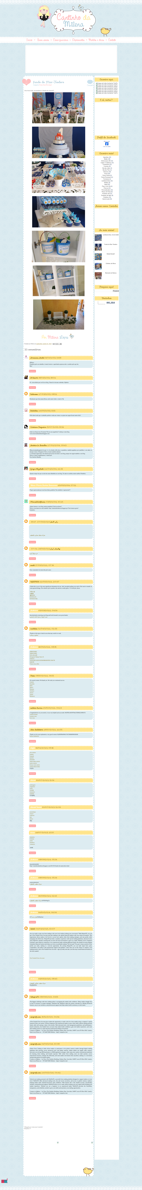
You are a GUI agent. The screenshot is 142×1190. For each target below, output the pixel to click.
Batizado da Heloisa (110, 273)
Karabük (32, 684)
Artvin (31, 692)
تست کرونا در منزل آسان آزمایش (38, 617)
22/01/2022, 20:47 (49, 581)
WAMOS (34, 581)
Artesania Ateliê (37, 358)
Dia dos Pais (106, 170)
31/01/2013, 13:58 (53, 358)
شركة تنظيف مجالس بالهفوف (37, 983)
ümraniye (32, 792)
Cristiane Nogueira (38, 427)
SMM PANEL (33, 651)
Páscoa (106, 188)
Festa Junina (106, 175)
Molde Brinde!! (111, 254)
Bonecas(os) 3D (105, 161)
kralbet (32, 754)
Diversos (105, 172)
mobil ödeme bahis (35, 766)
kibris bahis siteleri (35, 761)
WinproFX (34, 997)
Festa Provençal (47, 85)
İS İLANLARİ (33, 655)
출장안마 (32, 595)
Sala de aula (105, 199)
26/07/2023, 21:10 (44, 832)
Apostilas (105, 157)
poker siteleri (33, 763)
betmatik (32, 759)
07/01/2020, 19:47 (40, 522)
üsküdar (32, 793)
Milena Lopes (107, 141)
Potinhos (105, 197)
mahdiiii (33, 628)
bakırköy (32, 837)
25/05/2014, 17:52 (67, 485)
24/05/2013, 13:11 (47, 410)
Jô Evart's (34, 377)
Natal (105, 184)
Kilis (31, 685)
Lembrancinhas (106, 181)
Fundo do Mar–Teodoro (110, 244)
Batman (32, 689)
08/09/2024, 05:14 (47, 859)
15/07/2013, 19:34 (55, 427)
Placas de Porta (106, 191)
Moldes (106, 182)
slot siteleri (33, 752)
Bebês (106, 159)
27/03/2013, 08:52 (48, 394)
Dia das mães (106, 168)
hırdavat (32, 658)
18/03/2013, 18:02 (47, 377)
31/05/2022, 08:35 (47, 647)
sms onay (32, 718)
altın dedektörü (36, 729)
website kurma (36, 708)
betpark (32, 756)
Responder (32, 371)
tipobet (32, 758)
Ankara (32, 682)
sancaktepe (33, 812)
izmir (31, 840)
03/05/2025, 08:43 (47, 978)
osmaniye (32, 844)
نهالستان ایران (55, 548)
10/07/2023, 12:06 (51, 807)
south (32, 565)
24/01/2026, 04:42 (51, 1072)
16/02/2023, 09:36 (45, 748)
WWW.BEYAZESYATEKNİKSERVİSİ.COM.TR (42, 660)
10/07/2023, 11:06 (45, 780)
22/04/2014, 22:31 (53, 469)
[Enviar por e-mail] (55, 344)
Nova (32, 675)
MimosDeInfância (37, 502)
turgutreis (32, 786)
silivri (31, 819)
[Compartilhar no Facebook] (61, 344)
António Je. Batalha (38, 445)
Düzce (31, 687)
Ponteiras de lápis (106, 195)
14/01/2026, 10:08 (51, 1044)
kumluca (32, 842)
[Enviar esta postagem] (53, 344)
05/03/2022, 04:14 (47, 610)
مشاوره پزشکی (34, 635)
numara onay (33, 716)
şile (31, 817)
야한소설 (32, 591)
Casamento (106, 164)
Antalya (32, 691)
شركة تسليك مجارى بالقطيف (37, 535)
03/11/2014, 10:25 (54, 502)
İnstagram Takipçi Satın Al (37, 657)
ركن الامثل (54, 522)
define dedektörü (34, 736)
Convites (106, 166)
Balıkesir (32, 696)
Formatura (106, 179)
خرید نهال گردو (34, 553)
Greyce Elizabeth (37, 469)
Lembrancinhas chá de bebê (111, 235)
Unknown (34, 394)
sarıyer (31, 813)
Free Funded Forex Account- (37, 958)
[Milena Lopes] (106, 145)
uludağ (32, 790)
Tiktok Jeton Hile (34, 664)
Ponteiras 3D (106, 193)
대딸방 (32, 593)
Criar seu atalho (107, 146)
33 (90, 81)
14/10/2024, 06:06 (47, 912)
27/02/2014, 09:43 (56, 445)
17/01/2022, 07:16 (44, 565)
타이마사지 (33, 597)
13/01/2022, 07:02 (40, 548)
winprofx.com (35, 1017)
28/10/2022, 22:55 (53, 729)
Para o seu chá (106, 186)
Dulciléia (34, 410)
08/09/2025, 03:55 (49, 997)
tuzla (31, 788)
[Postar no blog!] (57, 344)
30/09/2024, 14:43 (47, 896)
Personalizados (106, 190)
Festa (40, 85)
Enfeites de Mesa (111, 263)
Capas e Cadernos (106, 162)
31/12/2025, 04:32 (51, 1017)
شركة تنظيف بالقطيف (36, 884)
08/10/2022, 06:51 (45, 675)
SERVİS (32, 662)
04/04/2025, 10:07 (45, 929)
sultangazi (32, 785)
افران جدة (33, 917)
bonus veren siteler (35, 765)
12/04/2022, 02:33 (47, 628)
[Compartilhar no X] (59, 344)
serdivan (32, 815)
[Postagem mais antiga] (92, 1142)
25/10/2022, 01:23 (52, 708)
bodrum (32, 839)
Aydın (31, 694)
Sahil (32, 929)
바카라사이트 (33, 598)
